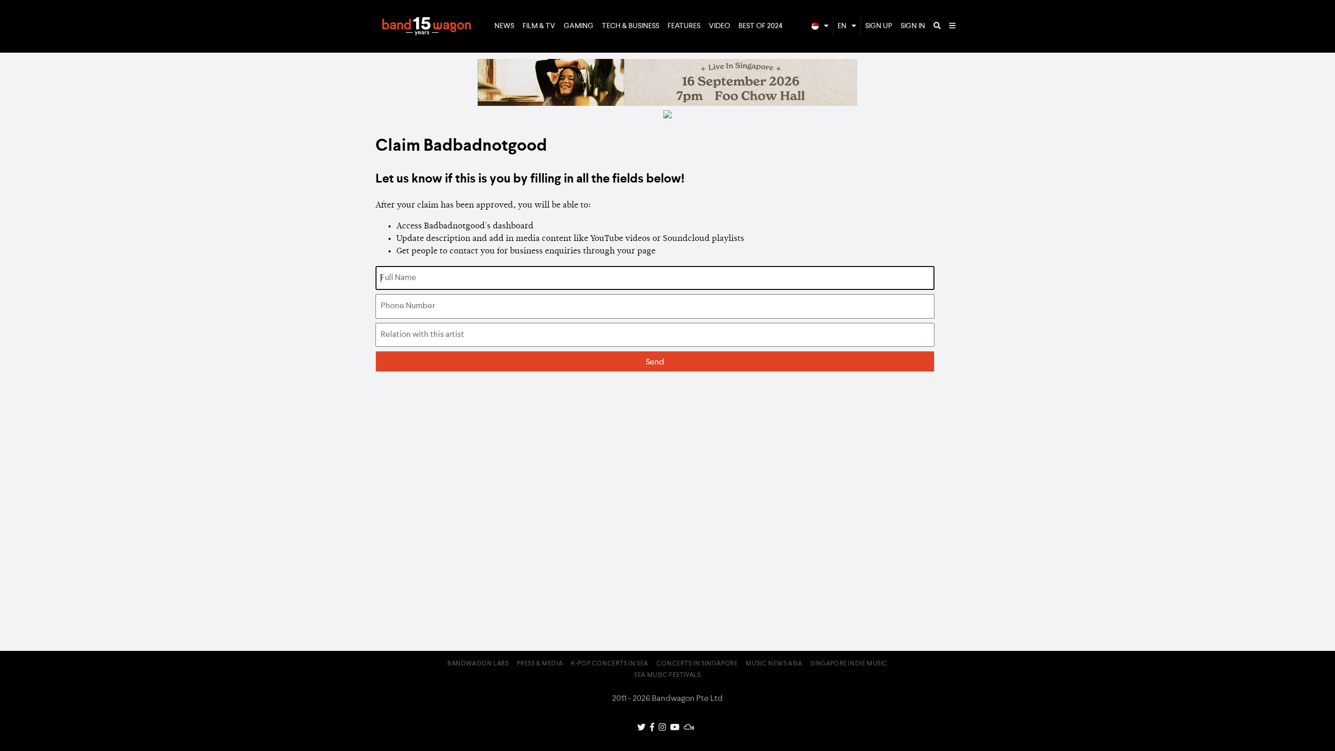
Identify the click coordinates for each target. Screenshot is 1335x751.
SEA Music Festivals (667, 675)
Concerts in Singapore (697, 664)
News (504, 26)
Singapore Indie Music (849, 664)
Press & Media (540, 664)
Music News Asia (774, 664)
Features (684, 26)
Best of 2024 (760, 26)
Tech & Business (630, 26)
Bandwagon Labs (477, 664)
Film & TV (539, 26)
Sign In (913, 26)
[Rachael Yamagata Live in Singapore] (667, 104)
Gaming (578, 26)
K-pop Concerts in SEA (609, 664)
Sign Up (878, 26)
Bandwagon (427, 26)
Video (719, 26)
